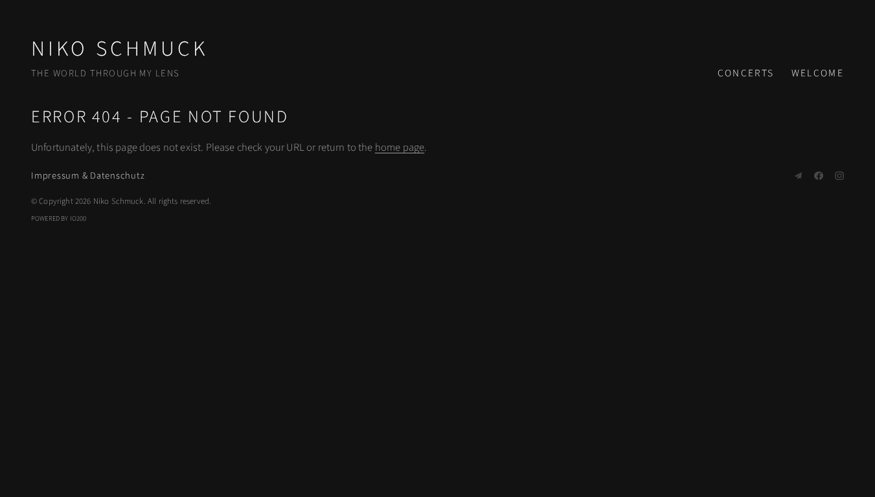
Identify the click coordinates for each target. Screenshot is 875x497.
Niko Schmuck (119, 49)
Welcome (817, 73)
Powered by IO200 (59, 218)
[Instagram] (839, 176)
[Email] (798, 176)
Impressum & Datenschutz (87, 175)
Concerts (746, 73)
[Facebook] (818, 176)
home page (399, 147)
